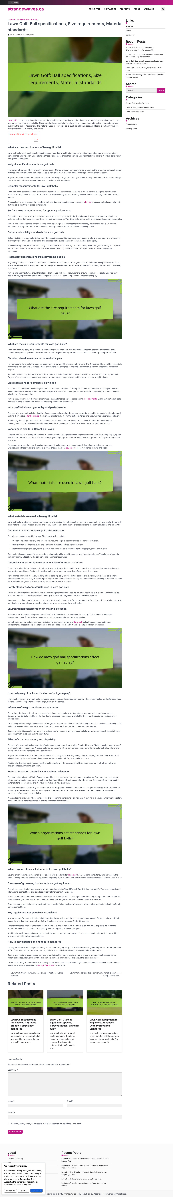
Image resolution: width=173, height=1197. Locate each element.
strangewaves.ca (26, 9)
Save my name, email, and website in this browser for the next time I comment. (46, 1124)
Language (149, 9)
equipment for (72, 448)
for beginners (33, 416)
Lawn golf (12, 120)
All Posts (125, 9)
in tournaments (90, 399)
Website (11, 1112)
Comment (13, 1070)
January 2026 (131, 129)
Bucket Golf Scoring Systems (137, 103)
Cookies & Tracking (15, 1159)
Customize (10, 1191)
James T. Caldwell (16, 35)
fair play (88, 202)
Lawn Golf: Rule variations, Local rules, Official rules (81, 1179)
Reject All (23, 1191)
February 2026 (131, 124)
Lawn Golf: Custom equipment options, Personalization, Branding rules (64, 1024)
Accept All (36, 1191)
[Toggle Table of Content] (34, 140)
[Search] (163, 9)
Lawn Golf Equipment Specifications (23, 19)
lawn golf (78, 622)
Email (70, 1101)
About (137, 9)
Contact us (110, 9)
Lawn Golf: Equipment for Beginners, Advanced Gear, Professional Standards (103, 1024)
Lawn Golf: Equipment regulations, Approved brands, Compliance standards (23, 1024)
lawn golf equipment (46, 965)
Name (11, 1101)
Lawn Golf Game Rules (135, 112)
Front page (94, 9)
